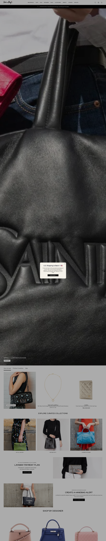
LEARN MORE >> (53, 275)
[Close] (65, 263)
